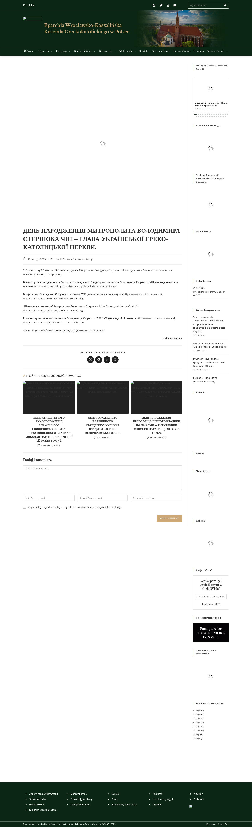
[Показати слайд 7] (209, 114)
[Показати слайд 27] (220, 116)
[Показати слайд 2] (198, 114)
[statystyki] (190, 806)
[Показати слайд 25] (216, 116)
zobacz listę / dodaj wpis (210, 597)
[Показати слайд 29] (225, 116)
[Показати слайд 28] (223, 116)
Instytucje (61, 51)
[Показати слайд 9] (214, 114)
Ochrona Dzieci (160, 51)
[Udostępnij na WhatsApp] (115, 359)
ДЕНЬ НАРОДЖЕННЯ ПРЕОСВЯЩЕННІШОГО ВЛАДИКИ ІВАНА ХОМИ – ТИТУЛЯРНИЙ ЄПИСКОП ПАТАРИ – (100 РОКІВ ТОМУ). (156, 425)
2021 (195, 730)
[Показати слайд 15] (227, 114)
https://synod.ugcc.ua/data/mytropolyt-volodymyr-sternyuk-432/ (79, 286)
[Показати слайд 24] (214, 116)
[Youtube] (175, 5)
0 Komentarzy (83, 259)
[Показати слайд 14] (225, 114)
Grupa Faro (223, 824)
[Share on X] (90, 359)
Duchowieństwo (83, 51)
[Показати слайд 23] (212, 116)
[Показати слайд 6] (207, 114)
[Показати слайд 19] (203, 116)
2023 (195, 722)
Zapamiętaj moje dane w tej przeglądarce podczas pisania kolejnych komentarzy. (74, 507)
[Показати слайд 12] (220, 114)
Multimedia (126, 51)
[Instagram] (168, 5)
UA (28, 5)
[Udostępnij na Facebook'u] (98, 359)
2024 (195, 718)
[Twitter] (161, 5)
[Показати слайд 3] (200, 114)
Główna (28, 51)
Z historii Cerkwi (61, 259)
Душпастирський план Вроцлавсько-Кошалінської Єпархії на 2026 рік (208, 362)
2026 (195, 710)
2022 (195, 726)
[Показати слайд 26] (218, 116)
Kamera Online (181, 51)
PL (24, 5)
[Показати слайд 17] (198, 116)
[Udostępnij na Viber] (107, 359)
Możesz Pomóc (216, 51)
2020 (195, 734)
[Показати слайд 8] (211, 114)
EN (32, 5)
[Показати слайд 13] (223, 114)
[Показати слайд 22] (209, 116)
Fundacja (198, 51)
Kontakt (143, 51)
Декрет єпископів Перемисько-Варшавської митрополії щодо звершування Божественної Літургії (209, 324)
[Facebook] (154, 5)
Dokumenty (106, 51)
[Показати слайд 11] (218, 114)
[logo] (32, 28)
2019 (195, 738)
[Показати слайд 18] (200, 116)
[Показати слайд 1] (195, 114)
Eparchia (44, 51)
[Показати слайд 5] (205, 114)
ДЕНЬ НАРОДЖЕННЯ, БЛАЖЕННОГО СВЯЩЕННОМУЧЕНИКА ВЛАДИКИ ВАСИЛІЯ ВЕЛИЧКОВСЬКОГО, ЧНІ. (102, 425)
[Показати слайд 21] (207, 116)
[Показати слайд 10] (216, 114)
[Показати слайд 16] (196, 116)
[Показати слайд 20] (205, 116)
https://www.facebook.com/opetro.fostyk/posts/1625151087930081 (68, 330)
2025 (195, 714)
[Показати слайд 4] (202, 114)
